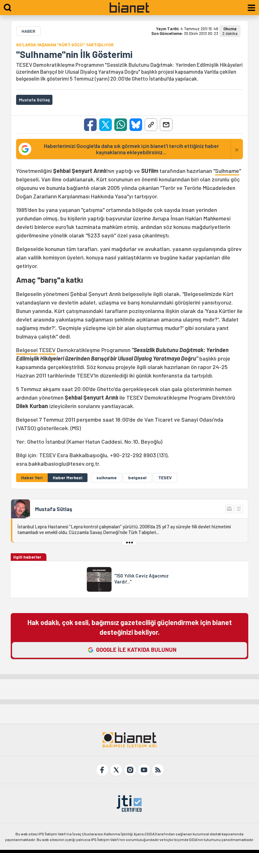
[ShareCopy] (151, 124)
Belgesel (27, 349)
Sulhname (227, 170)
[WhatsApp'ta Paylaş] (120, 124)
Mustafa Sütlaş (53, 509)
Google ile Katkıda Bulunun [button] (136, 649)
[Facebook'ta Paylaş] (90, 124)
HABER (28, 31)
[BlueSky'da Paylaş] (136, 124)
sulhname (106, 477)
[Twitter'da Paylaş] (105, 124)
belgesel (137, 477)
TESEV (47, 349)
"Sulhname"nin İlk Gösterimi (74, 54)
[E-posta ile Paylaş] (166, 124)
